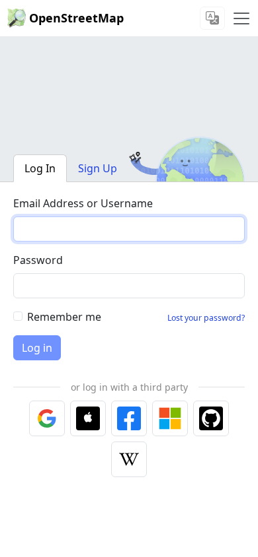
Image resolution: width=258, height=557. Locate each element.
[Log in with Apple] (88, 418)
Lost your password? (206, 317)
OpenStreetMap (76, 18)
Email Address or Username (83, 203)
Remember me (64, 317)
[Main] (241, 18)
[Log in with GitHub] (211, 418)
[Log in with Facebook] (129, 418)
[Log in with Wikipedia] (129, 459)
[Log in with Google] (47, 418)
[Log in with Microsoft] (170, 418)
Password (38, 260)
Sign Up (97, 168)
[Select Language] (212, 18)
